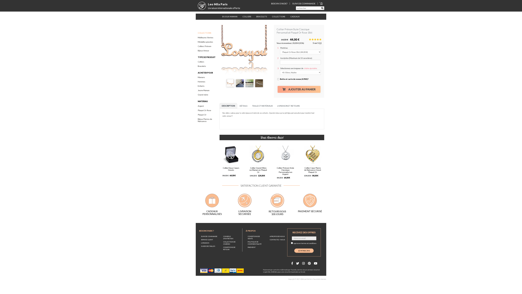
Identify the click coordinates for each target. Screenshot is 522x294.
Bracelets (202, 66)
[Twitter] (297, 263)
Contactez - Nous (277, 240)
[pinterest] (309, 263)
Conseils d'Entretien (228, 237)
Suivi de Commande (209, 236)
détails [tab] (243, 106)
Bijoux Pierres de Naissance (205, 120)
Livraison (205, 243)
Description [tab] (228, 106)
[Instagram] (303, 263)
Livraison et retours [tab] (288, 106)
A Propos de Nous (277, 236)
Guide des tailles (208, 246)
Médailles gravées (205, 42)
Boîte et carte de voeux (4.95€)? (294, 79)
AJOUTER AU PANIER (302, 89)
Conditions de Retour (229, 248)
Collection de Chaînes (229, 243)
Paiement (252, 247)
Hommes (201, 81)
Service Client (207, 240)
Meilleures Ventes (205, 37)
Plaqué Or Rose (204, 110)
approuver (304, 243)
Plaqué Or (202, 115)
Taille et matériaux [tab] (262, 106)
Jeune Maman (203, 90)
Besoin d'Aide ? (206, 231)
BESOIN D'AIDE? (279, 3)
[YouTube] (315, 263)
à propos (251, 231)
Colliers (201, 62)
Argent (201, 106)
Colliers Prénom (204, 46)
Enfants (201, 86)
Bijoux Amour (203, 50)
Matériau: (284, 48)
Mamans (201, 77)
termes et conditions (308, 243)
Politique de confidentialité (255, 243)
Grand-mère (203, 95)
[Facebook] (292, 263)
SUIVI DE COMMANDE (303, 3)
